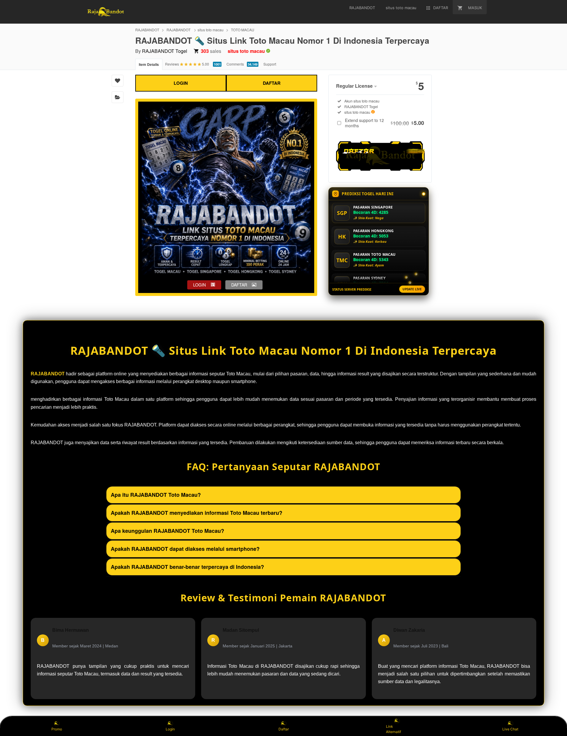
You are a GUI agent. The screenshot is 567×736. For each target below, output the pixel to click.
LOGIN (181, 83)
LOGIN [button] (199, 285)
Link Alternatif (393, 729)
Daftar (283, 729)
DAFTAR (272, 83)
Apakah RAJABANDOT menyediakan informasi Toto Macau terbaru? (196, 513)
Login (170, 729)
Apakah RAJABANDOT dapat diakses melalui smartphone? (185, 549)
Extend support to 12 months (384, 123)
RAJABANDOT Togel (164, 51)
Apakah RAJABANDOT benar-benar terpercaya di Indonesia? (187, 567)
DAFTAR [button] (239, 285)
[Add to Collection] (117, 97)
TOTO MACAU (242, 29)
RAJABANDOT (147, 29)
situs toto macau (211, 29)
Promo (56, 729)
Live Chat (510, 729)
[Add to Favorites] (117, 81)
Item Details (149, 64)
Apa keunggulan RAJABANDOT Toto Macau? (167, 531)
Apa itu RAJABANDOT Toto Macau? (156, 495)
